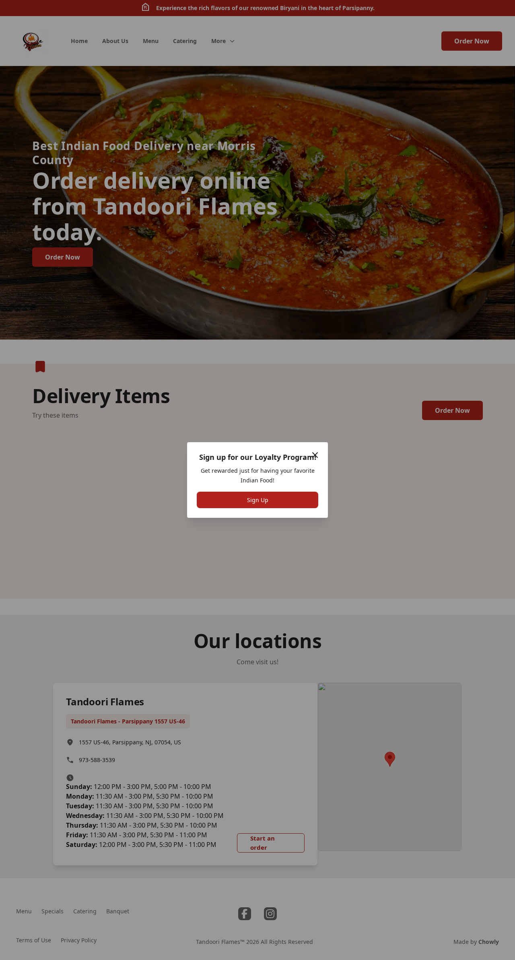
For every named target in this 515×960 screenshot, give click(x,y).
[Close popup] (315, 455)
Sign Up (257, 500)
